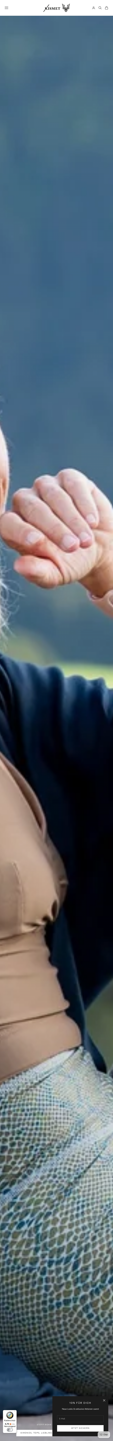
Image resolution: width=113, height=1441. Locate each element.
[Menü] (15, 1412)
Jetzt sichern (80, 1428)
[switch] (10, 1430)
